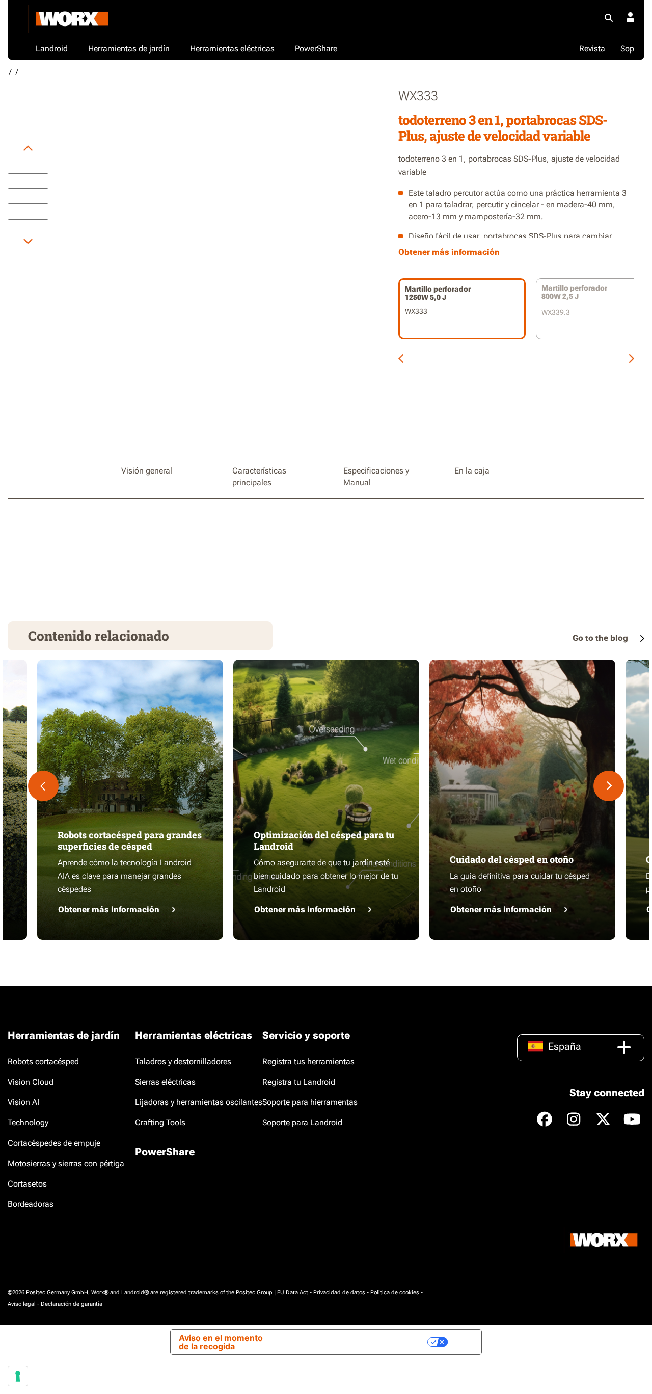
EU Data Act (292, 1292)
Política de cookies (394, 1292)
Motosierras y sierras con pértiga (66, 1163)
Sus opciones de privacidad (366, 1342)
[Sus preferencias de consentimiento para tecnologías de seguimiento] (18, 1376)
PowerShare (165, 1152)
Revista (592, 49)
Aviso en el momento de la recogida (221, 1342)
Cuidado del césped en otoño (512, 859)
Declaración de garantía (71, 1304)
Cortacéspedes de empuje (54, 1143)
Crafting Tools (160, 1122)
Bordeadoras (30, 1204)
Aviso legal (22, 1304)
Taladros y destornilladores (183, 1061)
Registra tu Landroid (298, 1082)
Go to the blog (601, 638)
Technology (28, 1122)
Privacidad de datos (339, 1292)
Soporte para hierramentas (310, 1102)
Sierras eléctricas (165, 1082)
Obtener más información (108, 909)
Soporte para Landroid (302, 1122)
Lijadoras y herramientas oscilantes (198, 1102)
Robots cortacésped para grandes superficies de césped (130, 840)
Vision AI (23, 1102)
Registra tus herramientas (308, 1061)
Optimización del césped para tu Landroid (324, 840)
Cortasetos (27, 1184)
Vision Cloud (30, 1082)
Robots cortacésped (43, 1061)
